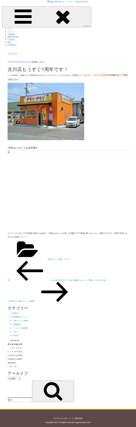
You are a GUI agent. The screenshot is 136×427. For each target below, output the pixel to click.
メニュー (86, 25)
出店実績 (11, 39)
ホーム (10, 28)
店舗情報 (11, 34)
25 (17, 359)
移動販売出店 (12, 36)
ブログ (67, 259)
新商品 (15, 313)
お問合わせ (12, 44)
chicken (42, 61)
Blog (9, 42)
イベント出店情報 (20, 328)
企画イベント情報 (54, 259)
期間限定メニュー (20, 316)
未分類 (15, 335)
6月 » (16, 366)
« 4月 (10, 366)
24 (15, 359)
